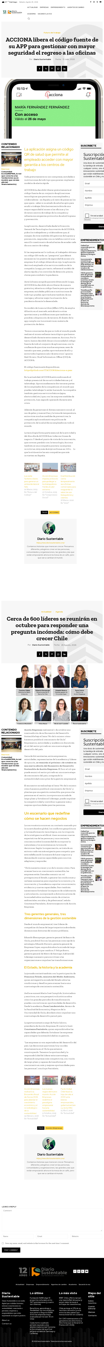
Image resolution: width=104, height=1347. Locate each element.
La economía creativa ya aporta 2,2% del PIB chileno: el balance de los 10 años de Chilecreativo (87, 264)
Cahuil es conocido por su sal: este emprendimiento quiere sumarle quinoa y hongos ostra (88, 250)
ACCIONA (54, 512)
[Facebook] (90, 2)
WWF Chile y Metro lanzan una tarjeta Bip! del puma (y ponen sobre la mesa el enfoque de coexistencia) (70, 1301)
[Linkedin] (64, 68)
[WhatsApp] (58, 68)
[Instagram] (94, 2)
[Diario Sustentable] (50, 527)
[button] (29, 18)
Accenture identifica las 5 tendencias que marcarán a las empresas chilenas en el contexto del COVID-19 (26, 578)
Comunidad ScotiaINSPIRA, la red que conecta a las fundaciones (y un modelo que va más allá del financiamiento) (11, 178)
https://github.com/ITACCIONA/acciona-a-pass (48, 370)
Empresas (5, 169)
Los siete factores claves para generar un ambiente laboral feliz (31, 481)
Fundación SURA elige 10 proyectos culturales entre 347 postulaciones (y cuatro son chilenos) (42, 1301)
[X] (97, 2)
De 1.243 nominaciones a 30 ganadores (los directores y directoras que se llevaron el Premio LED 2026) (71, 1321)
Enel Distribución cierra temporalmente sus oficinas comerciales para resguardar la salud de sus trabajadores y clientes (68, 487)
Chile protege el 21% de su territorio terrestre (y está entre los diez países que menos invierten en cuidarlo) (71, 1311)
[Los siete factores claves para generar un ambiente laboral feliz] (32, 467)
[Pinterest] (52, 68)
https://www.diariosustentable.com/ (50, 543)
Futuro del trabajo (52, 33)
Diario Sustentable (42, 59)
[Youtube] (100, 2)
